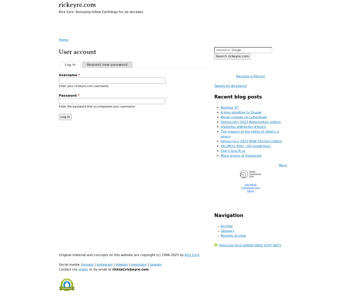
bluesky (156, 265)
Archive (227, 226)
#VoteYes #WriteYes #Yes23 (243, 127)
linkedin (122, 265)
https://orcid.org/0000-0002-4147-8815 (250, 245)
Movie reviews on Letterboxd (244, 117)
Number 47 (230, 107)
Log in (72, 65)
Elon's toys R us (233, 151)
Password (69, 95)
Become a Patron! (250, 76)
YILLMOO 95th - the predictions (246, 146)
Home (63, 40)
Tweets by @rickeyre (230, 86)
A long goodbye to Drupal (241, 112)
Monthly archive (233, 236)
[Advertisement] (106, 20)
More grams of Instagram (241, 156)
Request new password (107, 65)
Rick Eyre (192, 255)
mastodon (139, 265)
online (83, 269)
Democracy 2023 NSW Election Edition (251, 141)
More (283, 165)
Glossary (227, 231)
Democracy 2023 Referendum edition (251, 122)
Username (69, 75)
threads (87, 265)
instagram (105, 265)
